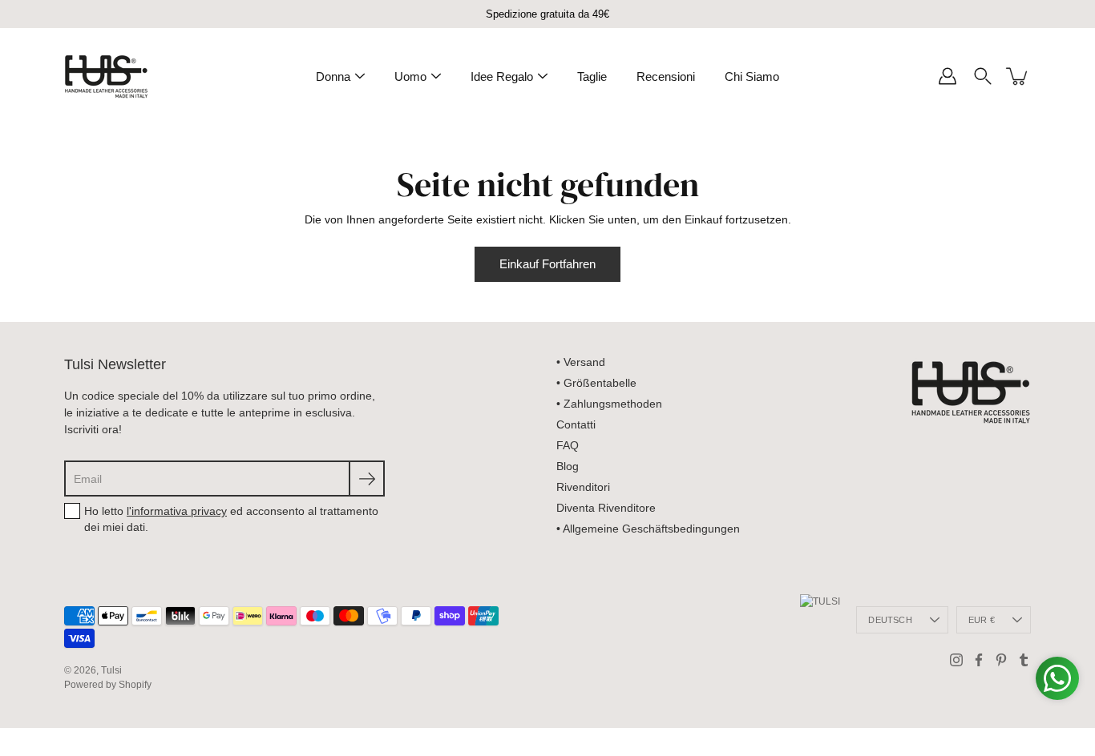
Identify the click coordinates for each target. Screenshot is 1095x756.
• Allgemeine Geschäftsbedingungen (648, 528)
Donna (333, 76)
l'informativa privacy (177, 511)
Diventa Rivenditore (606, 507)
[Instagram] (956, 659)
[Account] (947, 76)
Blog (567, 466)
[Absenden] (367, 478)
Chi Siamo (752, 76)
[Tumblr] (1023, 659)
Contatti (576, 424)
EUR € (981, 620)
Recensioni (665, 76)
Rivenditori (583, 487)
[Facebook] (979, 659)
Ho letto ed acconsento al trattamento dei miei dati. (231, 519)
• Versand (580, 362)
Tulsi (111, 670)
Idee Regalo (502, 76)
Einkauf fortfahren (547, 264)
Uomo (410, 76)
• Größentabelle (596, 382)
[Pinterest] (1001, 659)
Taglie (592, 76)
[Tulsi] (106, 76)
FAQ (567, 445)
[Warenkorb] (1018, 76)
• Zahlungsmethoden (609, 403)
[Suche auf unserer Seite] (983, 76)
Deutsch (890, 620)
